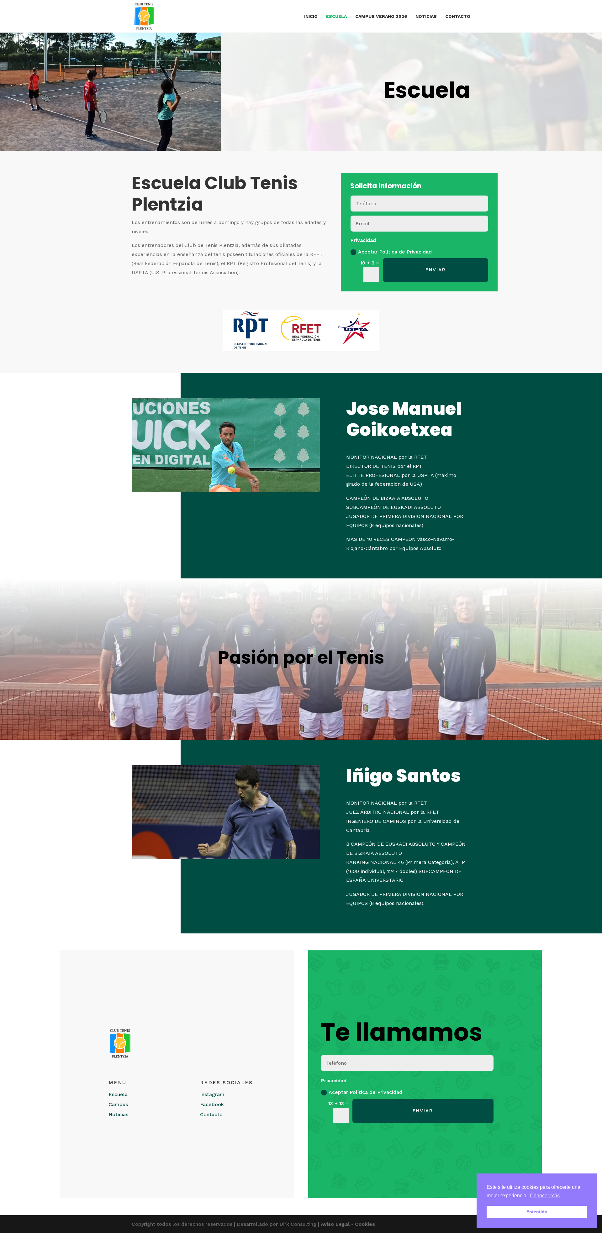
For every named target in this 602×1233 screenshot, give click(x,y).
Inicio (311, 16)
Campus (118, 1104)
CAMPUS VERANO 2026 (381, 16)
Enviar (435, 270)
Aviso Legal (335, 1224)
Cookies (365, 1224)
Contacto (457, 16)
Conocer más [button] (545, 1195)
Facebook (212, 1104)
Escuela (336, 16)
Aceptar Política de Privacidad (395, 252)
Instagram (212, 1094)
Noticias (426, 16)
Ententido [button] (536, 1211)
